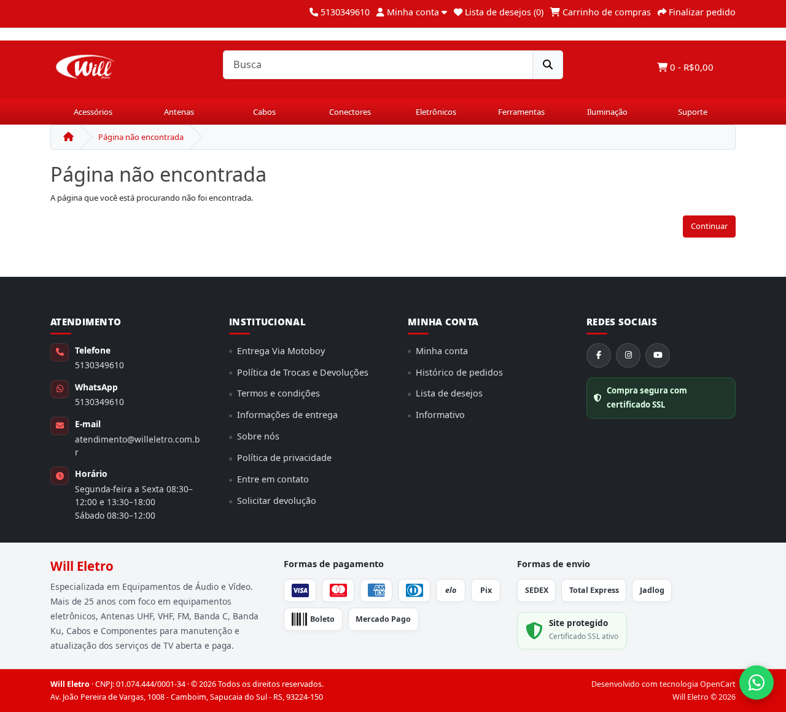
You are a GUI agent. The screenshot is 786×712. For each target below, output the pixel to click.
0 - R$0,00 (690, 67)
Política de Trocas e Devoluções (302, 372)
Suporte (692, 111)
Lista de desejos (449, 393)
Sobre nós (258, 436)
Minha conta (442, 351)
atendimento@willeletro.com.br (137, 445)
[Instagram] (628, 355)
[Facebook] (598, 355)
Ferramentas (521, 111)
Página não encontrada (141, 136)
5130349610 (99, 365)
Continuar (709, 225)
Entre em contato (273, 479)
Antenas (179, 111)
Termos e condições (278, 393)
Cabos (264, 111)
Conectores (350, 111)
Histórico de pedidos (459, 372)
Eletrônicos (436, 111)
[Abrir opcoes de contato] (756, 682)
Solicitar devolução (276, 500)
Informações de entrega (287, 414)
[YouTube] (657, 355)
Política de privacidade (284, 457)
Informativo (440, 414)
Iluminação (607, 111)
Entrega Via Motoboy (281, 351)
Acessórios (93, 111)
